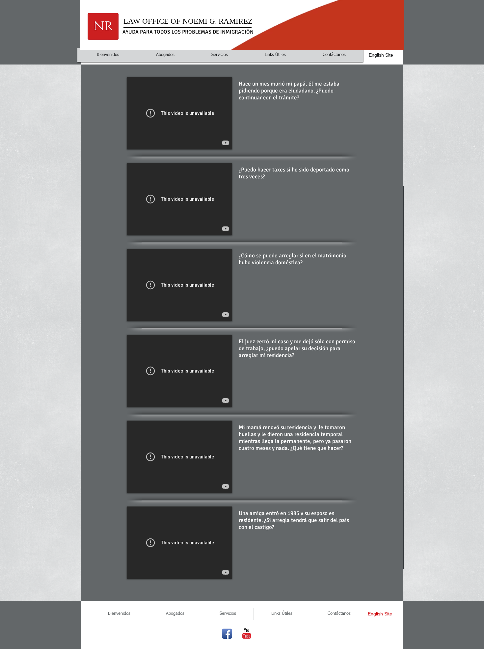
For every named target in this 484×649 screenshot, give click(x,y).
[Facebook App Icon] (227, 634)
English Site (381, 55)
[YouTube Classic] (247, 633)
